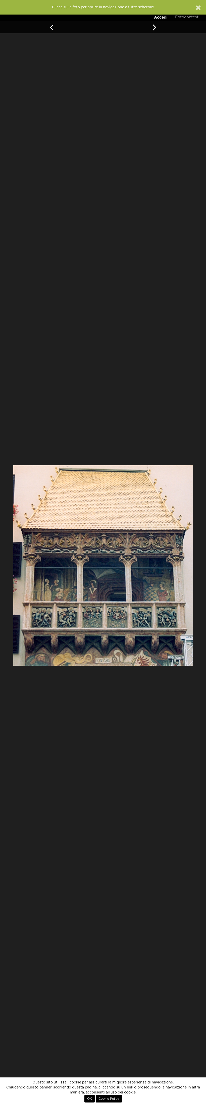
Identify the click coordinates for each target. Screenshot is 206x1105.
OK (89, 1098)
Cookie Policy (108, 1098)
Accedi (161, 17)
